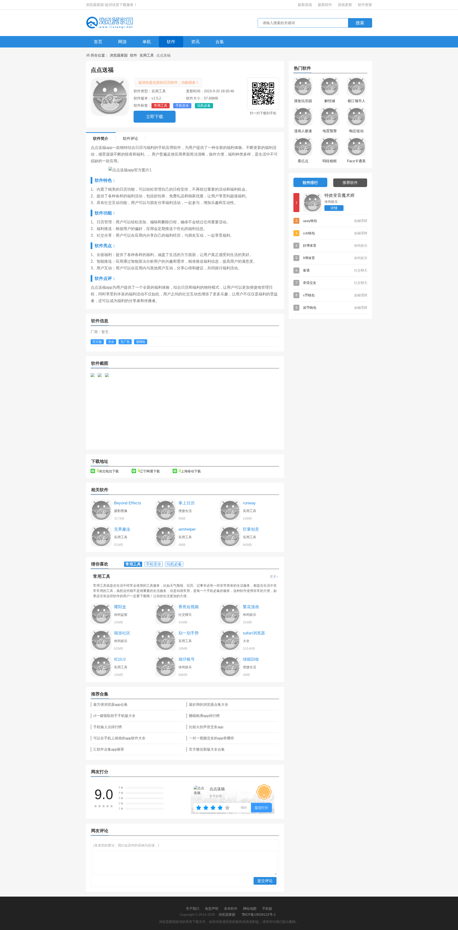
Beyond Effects (127, 503)
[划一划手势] (165, 640)
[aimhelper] (165, 536)
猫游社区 (122, 633)
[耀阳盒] (101, 613)
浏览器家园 (119, 55)
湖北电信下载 (109, 471)
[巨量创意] (229, 536)
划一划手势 (188, 633)
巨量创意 (251, 529)
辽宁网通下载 (150, 471)
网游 (122, 41)
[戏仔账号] (165, 666)
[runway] (229, 510)
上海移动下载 (191, 471)
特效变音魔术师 (339, 195)
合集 (219, 41)
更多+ (274, 576)
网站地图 (249, 908)
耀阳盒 (120, 607)
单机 (146, 41)
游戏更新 (345, 5)
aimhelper (187, 529)
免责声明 (211, 908)
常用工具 (101, 576)
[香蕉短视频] (165, 613)
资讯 (195, 41)
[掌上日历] (165, 510)
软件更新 (365, 5)
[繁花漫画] (229, 613)
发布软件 (230, 908)
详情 (334, 208)
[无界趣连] (101, 536)
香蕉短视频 (188, 607)
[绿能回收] (229, 666)
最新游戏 (305, 5)
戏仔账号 (186, 659)
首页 (98, 41)
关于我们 (192, 908)
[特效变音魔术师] (312, 202)
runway (249, 503)
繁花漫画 (251, 607)
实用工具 (147, 55)
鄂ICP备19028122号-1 (259, 914)
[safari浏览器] (229, 640)
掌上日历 (186, 503)
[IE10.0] (101, 666)
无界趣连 (122, 529)
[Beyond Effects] (101, 510)
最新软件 (325, 5)
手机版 (267, 908)
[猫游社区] (101, 640)
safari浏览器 (254, 633)
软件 (171, 41)
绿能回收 (251, 659)
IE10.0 (119, 659)
